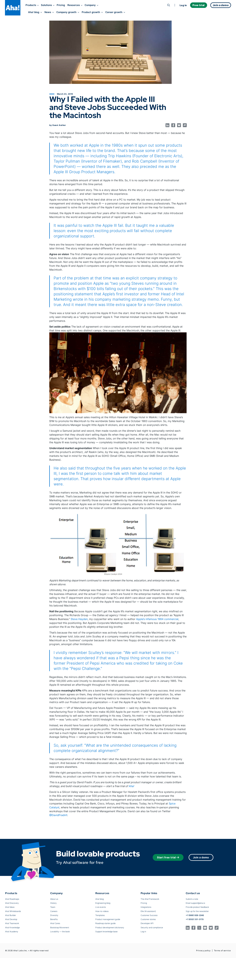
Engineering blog (102, 903)
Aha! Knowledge (12, 927)
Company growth (66, 12)
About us (54, 899)
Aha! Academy (11, 931)
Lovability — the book (60, 931)
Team (52, 907)
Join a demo (201, 857)
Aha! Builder (10, 915)
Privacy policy (203, 950)
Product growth (91, 12)
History (53, 903)
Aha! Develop (11, 919)
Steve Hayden (79, 619)
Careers (53, 911)
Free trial (198, 5)
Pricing (61, 5)
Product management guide (107, 919)
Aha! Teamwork (12, 923)
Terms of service (222, 950)
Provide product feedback (197, 907)
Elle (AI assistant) (148, 911)
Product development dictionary (109, 927)
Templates (100, 915)
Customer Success (149, 915)
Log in (183, 5)
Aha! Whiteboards (13, 911)
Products (31, 5)
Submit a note (192, 899)
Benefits (54, 919)
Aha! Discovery (12, 903)
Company (90, 5)
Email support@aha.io (195, 903)
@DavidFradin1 (58, 815)
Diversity (54, 915)
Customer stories (148, 919)
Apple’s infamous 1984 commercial (157, 619)
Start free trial (166, 857)
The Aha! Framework (150, 899)
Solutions (46, 5)
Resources (73, 5)
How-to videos (102, 911)
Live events (100, 907)
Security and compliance (152, 927)
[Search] (168, 5)
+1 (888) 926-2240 (195, 915)
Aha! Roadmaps (12, 899)
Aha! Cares (55, 923)
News (47, 12)
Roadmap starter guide (105, 923)
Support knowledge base (106, 931)
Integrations (146, 907)
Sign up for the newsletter (197, 911)
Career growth (113, 12)
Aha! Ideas (9, 907)
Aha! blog (33, 12)
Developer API (147, 923)
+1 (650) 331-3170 (195, 919)
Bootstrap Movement (59, 927)
